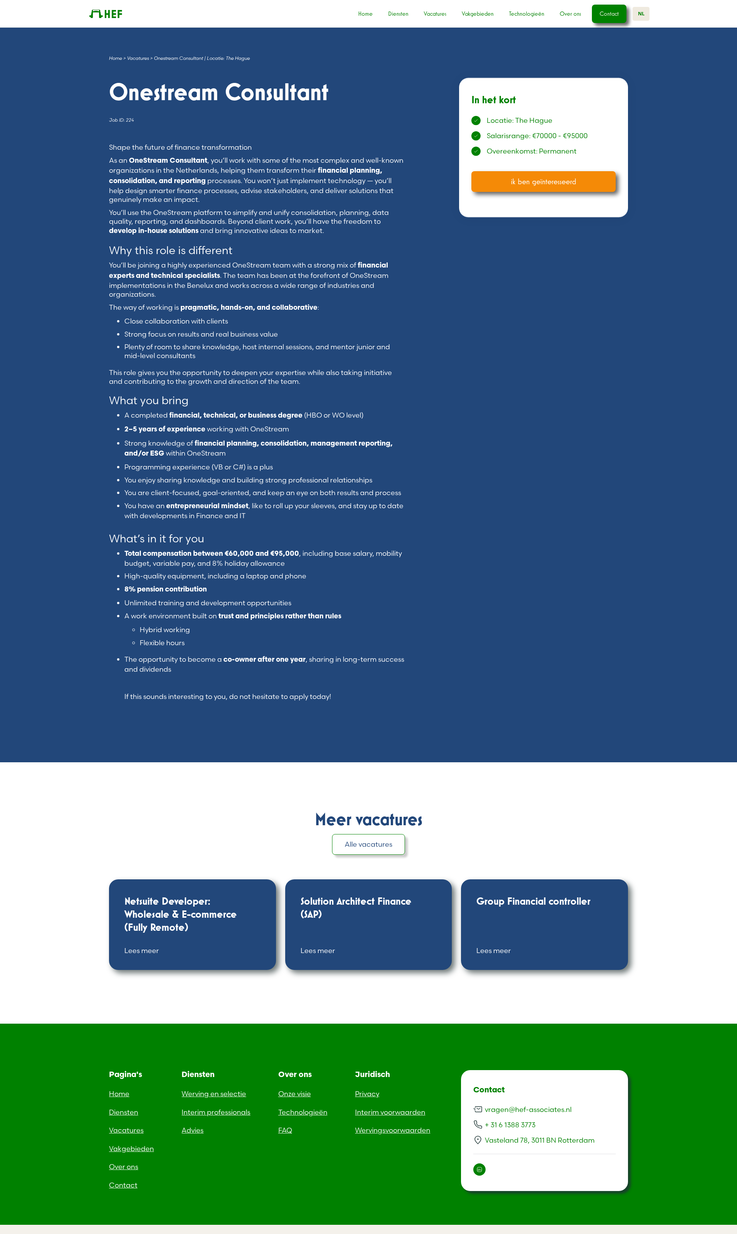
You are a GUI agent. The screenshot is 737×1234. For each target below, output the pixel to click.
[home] (117, 13)
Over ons (570, 13)
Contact (609, 13)
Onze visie (294, 1093)
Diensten (398, 13)
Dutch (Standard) (29, 1229)
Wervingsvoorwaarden (392, 1130)
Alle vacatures (368, 844)
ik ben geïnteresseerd (543, 181)
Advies (192, 1130)
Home (365, 13)
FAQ (285, 1130)
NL (641, 13)
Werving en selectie (214, 1093)
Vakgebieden (478, 13)
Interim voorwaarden (390, 1112)
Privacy (367, 1093)
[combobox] (641, 14)
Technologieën (526, 13)
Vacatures (435, 13)
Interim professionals (216, 1112)
